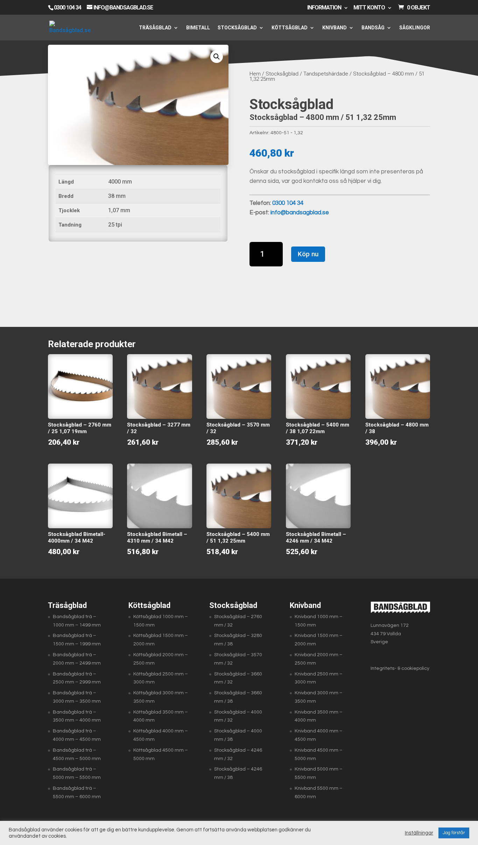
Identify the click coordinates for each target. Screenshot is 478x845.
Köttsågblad (290, 27)
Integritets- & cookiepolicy (400, 668)
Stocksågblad (237, 27)
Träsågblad (155, 27)
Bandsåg (373, 27)
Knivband (334, 27)
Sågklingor (414, 27)
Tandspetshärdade (325, 74)
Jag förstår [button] (454, 832)
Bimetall (198, 27)
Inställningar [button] (419, 833)
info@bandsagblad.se (299, 212)
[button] (216, 56)
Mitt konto (369, 8)
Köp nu (308, 254)
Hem (255, 74)
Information (324, 8)
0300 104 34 (67, 7)
